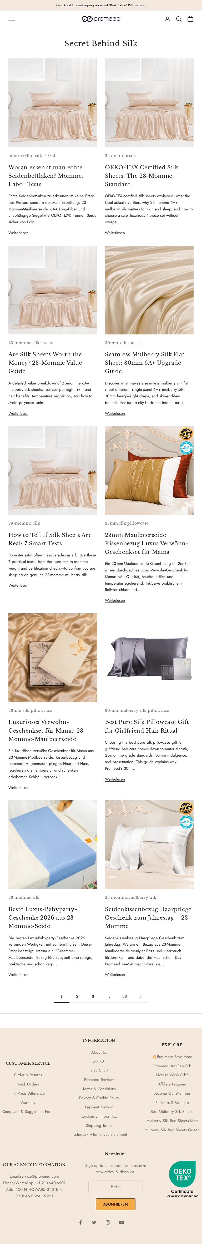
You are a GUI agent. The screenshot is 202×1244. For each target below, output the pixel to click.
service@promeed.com (39, 1176)
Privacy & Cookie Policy (99, 1098)
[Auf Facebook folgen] (80, 1222)
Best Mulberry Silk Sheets (172, 1111)
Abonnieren (115, 1204)
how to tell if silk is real (31, 155)
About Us (99, 1052)
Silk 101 (99, 1061)
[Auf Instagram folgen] (107, 1222)
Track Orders (28, 1084)
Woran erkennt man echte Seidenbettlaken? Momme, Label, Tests (45, 175)
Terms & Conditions (99, 1089)
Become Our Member (172, 1093)
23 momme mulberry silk (130, 897)
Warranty (28, 1102)
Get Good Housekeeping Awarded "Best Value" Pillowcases (101, 5)
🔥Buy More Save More (172, 1057)
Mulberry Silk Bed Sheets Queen (172, 1130)
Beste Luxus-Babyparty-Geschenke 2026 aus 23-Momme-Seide (42, 917)
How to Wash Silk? (172, 1075)
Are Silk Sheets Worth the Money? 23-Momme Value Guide (45, 362)
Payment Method (99, 1107)
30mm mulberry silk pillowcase (137, 710)
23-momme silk (24, 523)
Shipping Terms (99, 1125)
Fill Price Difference (28, 1093)
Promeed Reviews (99, 1080)
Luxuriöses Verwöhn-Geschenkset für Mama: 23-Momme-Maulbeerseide (47, 730)
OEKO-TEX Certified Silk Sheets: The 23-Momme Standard (141, 175)
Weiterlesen (18, 233)
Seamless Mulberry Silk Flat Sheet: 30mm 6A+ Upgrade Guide (144, 362)
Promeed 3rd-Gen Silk (172, 1066)
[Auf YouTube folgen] (121, 1222)
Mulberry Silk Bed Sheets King (172, 1121)
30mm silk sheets (122, 342)
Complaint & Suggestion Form (28, 1111)
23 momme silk (120, 155)
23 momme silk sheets (30, 342)
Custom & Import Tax (99, 1116)
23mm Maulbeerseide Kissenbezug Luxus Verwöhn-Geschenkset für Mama (146, 543)
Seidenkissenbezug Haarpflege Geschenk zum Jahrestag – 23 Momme (148, 917)
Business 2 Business (172, 1102)
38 (124, 996)
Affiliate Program (172, 1084)
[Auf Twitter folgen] (94, 1222)
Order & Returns (28, 1075)
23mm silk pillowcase (127, 523)
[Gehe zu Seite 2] (140, 997)
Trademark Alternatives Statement (99, 1134)
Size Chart (99, 1070)
